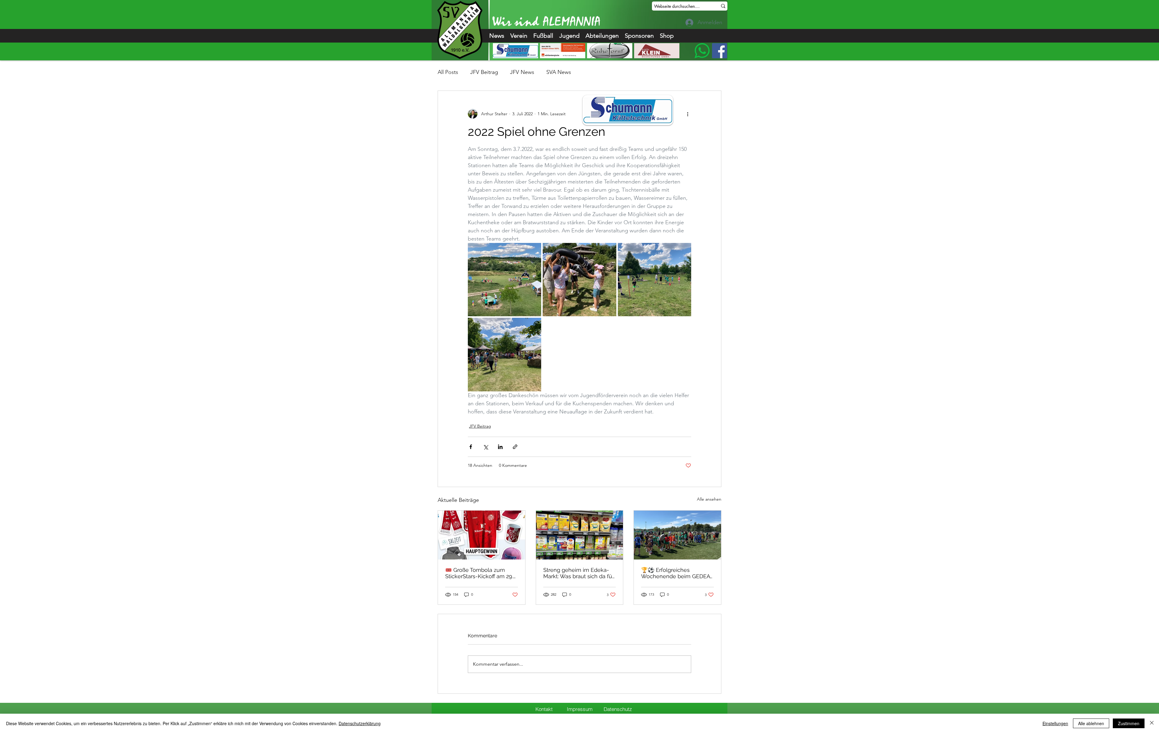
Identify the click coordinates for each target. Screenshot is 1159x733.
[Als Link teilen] (515, 447)
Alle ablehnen (1091, 723)
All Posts (448, 72)
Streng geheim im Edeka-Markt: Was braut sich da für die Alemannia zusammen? (578, 573)
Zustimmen (1128, 723)
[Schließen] (1151, 723)
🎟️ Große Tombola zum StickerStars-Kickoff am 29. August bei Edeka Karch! (479, 573)
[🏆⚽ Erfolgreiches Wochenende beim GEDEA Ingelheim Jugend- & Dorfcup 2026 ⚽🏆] (677, 535)
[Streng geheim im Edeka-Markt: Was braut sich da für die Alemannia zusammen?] (579, 535)
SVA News (558, 72)
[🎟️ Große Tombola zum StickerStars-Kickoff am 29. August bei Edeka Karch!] (481, 535)
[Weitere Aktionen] (687, 113)
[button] (518, 36)
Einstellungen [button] (1055, 723)
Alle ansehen (709, 499)
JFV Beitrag (484, 72)
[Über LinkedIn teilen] (500, 447)
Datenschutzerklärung (360, 723)
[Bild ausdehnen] (504, 279)
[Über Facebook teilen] (471, 447)
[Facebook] (719, 50)
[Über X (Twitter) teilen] (485, 447)
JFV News (522, 72)
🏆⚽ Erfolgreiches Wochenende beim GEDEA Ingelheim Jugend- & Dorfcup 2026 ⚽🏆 (675, 573)
